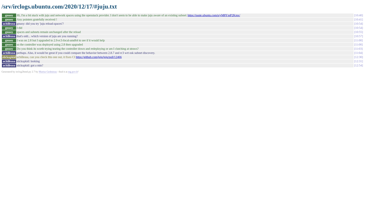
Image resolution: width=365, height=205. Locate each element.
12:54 (358, 65)
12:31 (358, 61)
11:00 (358, 40)
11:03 (358, 48)
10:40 (358, 15)
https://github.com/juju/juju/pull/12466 (99, 57)
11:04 (358, 52)
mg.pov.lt (73, 71)
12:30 (358, 57)
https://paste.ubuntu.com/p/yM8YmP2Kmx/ (214, 15)
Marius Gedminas (48, 71)
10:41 (358, 19)
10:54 (358, 23)
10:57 (358, 36)
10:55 (358, 32)
